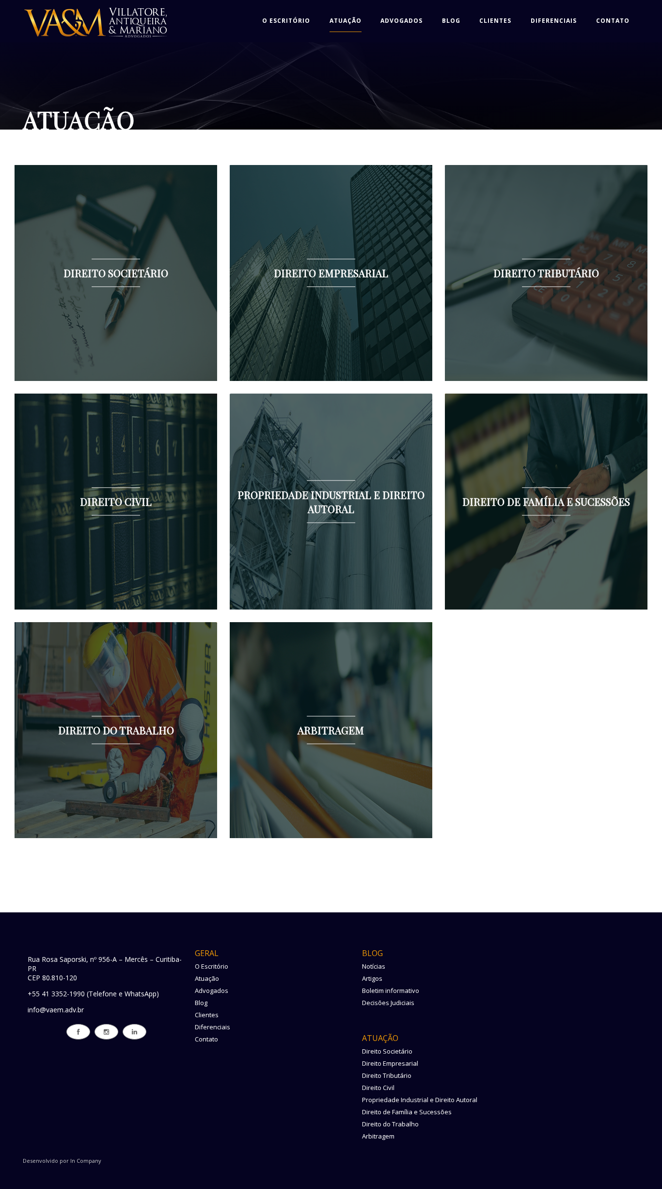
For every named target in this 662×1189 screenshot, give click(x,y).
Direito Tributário (386, 1075)
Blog (451, 21)
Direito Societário (387, 1051)
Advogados (401, 21)
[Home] (95, 37)
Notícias (373, 966)
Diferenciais (554, 21)
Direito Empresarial (390, 1063)
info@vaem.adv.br (56, 1009)
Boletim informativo (390, 990)
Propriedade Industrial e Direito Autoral (419, 1099)
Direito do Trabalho (390, 1124)
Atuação (346, 21)
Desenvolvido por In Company (62, 1160)
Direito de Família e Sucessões (407, 1111)
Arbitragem (378, 1136)
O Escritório (286, 21)
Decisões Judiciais (388, 1002)
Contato (613, 21)
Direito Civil (378, 1087)
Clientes (495, 21)
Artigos (372, 978)
